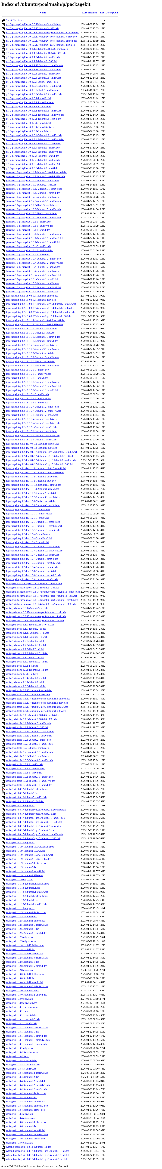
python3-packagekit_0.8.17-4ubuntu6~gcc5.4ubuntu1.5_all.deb (37, 1155)
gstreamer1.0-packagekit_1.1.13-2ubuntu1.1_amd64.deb (34, 188)
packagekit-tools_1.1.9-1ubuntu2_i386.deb (27, 727)
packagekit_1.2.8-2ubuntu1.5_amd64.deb (26, 966)
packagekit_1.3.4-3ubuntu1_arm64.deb (25, 1109)
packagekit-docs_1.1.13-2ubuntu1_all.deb (26, 637)
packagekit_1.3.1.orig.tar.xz (19, 1048)
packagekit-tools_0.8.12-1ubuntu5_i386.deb (28, 694)
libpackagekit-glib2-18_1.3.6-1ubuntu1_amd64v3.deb (32, 435)
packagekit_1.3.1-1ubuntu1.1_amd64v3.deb (28, 1040)
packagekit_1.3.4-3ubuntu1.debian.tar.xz (26, 1093)
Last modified (89, 12)
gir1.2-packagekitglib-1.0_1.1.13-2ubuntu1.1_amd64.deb (34, 65)
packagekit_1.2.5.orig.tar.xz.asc (21, 941)
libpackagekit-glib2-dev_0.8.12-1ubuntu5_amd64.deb (32, 443)
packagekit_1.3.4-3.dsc (17, 1056)
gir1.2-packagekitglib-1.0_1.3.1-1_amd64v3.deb (30, 102)
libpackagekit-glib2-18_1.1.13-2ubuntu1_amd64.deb (32, 341)
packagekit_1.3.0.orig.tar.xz (19, 998)
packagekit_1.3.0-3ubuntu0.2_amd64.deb (26, 994)
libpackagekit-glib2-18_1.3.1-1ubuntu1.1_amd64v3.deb (33, 386)
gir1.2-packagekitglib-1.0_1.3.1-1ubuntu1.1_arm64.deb (33, 119)
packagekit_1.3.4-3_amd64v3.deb (23, 1064)
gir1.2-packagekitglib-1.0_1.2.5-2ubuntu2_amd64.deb (33, 73)
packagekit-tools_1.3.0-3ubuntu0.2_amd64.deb (29, 760)
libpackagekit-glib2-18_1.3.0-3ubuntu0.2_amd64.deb (32, 365)
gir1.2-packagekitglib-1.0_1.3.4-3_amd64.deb (28, 123)
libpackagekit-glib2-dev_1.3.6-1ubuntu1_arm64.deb (32, 579)
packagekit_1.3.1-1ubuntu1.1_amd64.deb (26, 1035)
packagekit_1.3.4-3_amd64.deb (21, 1060)
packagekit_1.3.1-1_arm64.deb (21, 1023)
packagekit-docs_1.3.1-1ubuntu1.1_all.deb (27, 669)
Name (43, 12)
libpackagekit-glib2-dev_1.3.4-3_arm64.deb (27, 542)
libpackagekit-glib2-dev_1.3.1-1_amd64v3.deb (29, 513)
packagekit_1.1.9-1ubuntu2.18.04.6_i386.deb (28, 859)
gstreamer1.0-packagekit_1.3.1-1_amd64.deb (28, 221)
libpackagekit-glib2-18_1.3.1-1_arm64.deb (27, 378)
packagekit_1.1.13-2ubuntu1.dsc (22, 900)
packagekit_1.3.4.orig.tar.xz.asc (21, 1118)
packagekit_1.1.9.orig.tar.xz (19, 879)
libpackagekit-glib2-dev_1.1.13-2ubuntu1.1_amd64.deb (33, 484)
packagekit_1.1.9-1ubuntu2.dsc (21, 867)
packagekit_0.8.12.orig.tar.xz (20, 805)
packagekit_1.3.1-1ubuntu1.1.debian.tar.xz (27, 1027)
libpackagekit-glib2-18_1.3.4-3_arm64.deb (27, 402)
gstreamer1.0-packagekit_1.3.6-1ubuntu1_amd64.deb (32, 283)
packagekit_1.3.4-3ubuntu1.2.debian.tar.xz (27, 1072)
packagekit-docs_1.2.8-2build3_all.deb (25, 649)
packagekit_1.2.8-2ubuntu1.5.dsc (22, 961)
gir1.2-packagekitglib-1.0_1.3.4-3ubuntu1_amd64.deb (33, 147)
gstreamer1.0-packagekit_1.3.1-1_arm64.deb (28, 230)
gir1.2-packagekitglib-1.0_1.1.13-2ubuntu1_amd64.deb (33, 69)
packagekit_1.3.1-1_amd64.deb (21, 1015)
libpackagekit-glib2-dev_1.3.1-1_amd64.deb (28, 509)
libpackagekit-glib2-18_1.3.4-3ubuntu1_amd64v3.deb (32, 423)
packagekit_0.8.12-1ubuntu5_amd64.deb (26, 797)
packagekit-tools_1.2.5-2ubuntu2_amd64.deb (28, 739)
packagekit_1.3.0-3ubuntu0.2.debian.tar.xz (27, 986)
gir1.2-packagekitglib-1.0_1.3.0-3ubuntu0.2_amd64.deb (34, 94)
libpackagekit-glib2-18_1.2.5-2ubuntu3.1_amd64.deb (32, 349)
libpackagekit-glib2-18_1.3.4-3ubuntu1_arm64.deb (31, 427)
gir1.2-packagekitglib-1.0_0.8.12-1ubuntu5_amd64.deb (33, 24)
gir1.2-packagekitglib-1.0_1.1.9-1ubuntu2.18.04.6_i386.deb (35, 53)
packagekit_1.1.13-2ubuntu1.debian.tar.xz (26, 896)
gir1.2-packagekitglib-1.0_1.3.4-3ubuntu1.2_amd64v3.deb (35, 139)
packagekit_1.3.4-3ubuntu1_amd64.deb (25, 1101)
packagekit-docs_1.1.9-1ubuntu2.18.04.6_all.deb (30, 624)
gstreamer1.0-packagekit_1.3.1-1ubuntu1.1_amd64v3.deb (34, 238)
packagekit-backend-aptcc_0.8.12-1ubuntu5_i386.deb (32, 587)
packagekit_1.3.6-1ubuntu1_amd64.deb (25, 1130)
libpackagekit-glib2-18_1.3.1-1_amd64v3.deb (28, 373)
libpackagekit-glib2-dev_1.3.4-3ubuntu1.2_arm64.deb (32, 554)
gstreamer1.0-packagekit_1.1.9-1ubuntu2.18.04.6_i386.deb (35, 176)
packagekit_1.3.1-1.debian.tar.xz (22, 1007)
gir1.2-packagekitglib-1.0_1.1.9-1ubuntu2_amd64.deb (33, 57)
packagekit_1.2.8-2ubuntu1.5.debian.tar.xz (27, 957)
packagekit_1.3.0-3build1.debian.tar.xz (25, 974)
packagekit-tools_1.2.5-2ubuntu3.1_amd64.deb (29, 743)
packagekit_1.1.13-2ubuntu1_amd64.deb (26, 904)
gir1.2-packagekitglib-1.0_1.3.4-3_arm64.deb (28, 131)
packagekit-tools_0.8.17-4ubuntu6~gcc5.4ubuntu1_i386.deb (36, 711)
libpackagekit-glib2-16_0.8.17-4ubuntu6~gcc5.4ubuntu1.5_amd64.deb (41, 304)
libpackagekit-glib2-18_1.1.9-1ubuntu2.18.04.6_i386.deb (34, 324)
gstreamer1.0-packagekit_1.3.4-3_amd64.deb (28, 246)
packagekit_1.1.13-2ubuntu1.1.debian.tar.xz (27, 883)
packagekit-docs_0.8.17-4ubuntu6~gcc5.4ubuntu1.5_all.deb (36, 616)
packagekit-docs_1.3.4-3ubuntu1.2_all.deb (27, 678)
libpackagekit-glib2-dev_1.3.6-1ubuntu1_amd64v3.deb (33, 575)
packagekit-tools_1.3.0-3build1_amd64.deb (27, 756)
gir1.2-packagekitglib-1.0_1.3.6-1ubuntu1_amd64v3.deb (34, 164)
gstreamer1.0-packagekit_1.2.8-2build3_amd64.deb (31, 205)
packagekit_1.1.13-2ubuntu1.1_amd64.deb (27, 892)
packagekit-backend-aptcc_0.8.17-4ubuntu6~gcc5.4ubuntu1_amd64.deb (42, 600)
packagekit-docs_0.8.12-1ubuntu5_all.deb (26, 608)
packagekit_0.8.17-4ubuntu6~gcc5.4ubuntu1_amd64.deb (34, 834)
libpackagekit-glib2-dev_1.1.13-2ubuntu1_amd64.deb (32, 489)
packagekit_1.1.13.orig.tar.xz (20, 908)
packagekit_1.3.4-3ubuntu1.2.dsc (22, 1077)
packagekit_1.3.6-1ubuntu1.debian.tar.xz (26, 1122)
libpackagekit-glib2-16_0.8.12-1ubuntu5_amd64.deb (32, 295)
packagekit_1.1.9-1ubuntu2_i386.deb (24, 875)
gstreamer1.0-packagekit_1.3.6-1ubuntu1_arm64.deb (32, 291)
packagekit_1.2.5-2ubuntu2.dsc (21, 916)
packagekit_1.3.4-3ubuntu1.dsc (21, 1097)
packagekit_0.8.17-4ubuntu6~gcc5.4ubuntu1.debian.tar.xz (35, 826)
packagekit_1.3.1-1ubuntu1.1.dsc (22, 1031)
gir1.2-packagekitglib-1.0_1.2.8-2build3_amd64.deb (32, 81)
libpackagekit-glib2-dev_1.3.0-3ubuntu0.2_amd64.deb (33, 505)
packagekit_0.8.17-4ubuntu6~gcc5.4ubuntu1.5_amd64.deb (35, 817)
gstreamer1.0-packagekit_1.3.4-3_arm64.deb (28, 254)
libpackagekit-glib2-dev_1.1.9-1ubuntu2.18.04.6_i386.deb (35, 472)
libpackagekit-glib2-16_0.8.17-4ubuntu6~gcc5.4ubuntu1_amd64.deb (40, 312)
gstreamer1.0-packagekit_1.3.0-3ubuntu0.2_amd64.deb (33, 217)
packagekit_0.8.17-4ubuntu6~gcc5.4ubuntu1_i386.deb (33, 838)
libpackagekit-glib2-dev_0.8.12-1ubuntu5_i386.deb (31, 447)
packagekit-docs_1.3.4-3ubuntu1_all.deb (26, 682)
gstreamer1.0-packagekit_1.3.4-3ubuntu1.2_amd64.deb (33, 258)
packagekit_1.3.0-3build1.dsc (20, 978)
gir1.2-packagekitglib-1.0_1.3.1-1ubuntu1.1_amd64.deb (34, 110)
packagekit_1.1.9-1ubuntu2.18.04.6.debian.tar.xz (30, 846)
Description (112, 12)
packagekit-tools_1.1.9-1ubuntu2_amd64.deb (28, 723)
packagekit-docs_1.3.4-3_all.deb (22, 674)
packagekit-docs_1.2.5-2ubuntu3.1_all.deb (27, 645)
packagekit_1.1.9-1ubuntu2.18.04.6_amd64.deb (29, 855)
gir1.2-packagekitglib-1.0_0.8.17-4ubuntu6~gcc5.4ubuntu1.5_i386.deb (41, 36)
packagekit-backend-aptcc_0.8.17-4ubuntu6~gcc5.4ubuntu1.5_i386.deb (42, 595)
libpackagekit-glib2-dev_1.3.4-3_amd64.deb (28, 534)
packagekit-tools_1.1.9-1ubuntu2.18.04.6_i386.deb (31, 719)
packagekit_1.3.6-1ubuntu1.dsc (21, 1126)
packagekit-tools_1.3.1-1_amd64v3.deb (25, 768)
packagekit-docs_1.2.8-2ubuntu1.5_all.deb (27, 653)
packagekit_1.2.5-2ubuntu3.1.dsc (22, 929)
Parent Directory (14, 20)
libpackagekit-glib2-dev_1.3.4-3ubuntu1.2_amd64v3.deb (34, 550)
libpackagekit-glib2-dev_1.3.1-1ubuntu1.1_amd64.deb (33, 521)
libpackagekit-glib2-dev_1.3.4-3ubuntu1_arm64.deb (32, 567)
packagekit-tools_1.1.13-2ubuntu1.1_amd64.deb (30, 731)
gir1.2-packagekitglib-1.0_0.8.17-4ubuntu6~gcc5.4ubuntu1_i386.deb (40, 44)
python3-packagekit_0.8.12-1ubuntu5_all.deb (28, 1146)
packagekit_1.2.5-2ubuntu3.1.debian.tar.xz (27, 924)
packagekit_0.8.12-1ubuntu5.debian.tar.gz (26, 789)
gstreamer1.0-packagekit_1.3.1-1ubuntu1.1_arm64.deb (33, 242)
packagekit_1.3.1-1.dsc (17, 1011)
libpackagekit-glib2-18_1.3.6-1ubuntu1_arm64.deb (31, 439)
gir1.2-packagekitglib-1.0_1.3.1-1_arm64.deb (28, 106)
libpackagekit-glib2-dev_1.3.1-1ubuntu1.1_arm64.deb (32, 530)
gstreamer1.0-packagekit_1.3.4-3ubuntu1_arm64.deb (32, 279)
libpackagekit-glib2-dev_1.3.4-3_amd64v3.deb (29, 538)
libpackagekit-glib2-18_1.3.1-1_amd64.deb (27, 369)
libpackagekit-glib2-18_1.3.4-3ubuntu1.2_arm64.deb (32, 415)
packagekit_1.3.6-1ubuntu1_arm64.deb (25, 1138)
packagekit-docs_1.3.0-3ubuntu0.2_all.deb (27, 661)
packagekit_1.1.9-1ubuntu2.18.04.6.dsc (25, 850)
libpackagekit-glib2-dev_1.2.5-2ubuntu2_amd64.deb (32, 493)
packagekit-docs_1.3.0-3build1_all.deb (25, 657)
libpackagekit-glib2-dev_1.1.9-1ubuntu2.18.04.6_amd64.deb (36, 468)
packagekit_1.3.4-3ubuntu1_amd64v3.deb (27, 1105)
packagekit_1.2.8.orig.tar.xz (19, 970)
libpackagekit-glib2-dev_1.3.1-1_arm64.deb (27, 517)
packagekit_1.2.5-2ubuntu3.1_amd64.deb (26, 933)
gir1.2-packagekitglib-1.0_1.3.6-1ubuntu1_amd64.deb (33, 160)
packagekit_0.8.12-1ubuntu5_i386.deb (25, 801)
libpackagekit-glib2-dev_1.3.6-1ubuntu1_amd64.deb (32, 571)
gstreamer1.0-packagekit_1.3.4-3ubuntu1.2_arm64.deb (33, 267)
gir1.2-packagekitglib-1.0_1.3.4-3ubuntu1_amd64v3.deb (34, 151)
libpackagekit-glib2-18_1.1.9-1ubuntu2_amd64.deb (31, 328)
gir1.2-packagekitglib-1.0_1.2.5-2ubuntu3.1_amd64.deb (34, 77)
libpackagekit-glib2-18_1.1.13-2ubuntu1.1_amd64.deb (33, 336)
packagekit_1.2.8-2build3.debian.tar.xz (25, 945)
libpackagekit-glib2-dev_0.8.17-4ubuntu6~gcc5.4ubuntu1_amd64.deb (41, 460)
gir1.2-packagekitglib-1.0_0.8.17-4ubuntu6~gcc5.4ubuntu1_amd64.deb (41, 40)
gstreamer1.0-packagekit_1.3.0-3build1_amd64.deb (31, 213)
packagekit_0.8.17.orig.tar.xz (20, 842)
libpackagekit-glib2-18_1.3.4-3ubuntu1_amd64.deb (31, 419)
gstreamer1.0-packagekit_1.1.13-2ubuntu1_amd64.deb (33, 193)
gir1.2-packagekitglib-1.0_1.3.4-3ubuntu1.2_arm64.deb (33, 143)
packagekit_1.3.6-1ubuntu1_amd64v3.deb (27, 1134)
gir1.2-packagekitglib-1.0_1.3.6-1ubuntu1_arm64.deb (32, 168)
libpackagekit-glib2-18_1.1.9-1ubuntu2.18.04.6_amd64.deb (35, 320)
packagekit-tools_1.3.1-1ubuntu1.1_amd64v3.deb (30, 780)
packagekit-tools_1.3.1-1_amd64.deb (24, 764)
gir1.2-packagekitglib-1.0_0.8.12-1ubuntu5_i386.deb (32, 28)
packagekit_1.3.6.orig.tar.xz (19, 1142)
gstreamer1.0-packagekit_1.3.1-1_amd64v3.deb (29, 225)
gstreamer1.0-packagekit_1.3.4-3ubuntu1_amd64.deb (32, 271)
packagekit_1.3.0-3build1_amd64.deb (24, 982)
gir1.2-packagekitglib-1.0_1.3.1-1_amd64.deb (28, 98)
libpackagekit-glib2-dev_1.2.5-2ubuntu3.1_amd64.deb (33, 497)
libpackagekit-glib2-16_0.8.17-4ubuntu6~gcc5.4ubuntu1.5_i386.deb (40, 308)
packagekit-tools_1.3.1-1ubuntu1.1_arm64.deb (29, 785)
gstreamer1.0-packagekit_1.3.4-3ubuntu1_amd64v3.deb (33, 275)
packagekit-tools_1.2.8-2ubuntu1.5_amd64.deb (29, 752)
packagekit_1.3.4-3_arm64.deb (21, 1068)
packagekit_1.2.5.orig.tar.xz (19, 937)
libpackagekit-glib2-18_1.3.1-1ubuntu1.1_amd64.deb (32, 382)
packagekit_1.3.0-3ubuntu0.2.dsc (22, 990)
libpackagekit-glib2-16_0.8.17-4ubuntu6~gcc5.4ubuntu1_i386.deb (39, 316)
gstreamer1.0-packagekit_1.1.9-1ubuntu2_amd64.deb (32, 180)
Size (102, 12)
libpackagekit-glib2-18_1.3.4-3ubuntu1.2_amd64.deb (32, 406)
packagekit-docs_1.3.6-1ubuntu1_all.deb (26, 686)
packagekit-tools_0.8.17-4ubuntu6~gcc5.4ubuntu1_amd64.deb (37, 706)
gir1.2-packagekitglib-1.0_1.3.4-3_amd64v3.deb (30, 127)
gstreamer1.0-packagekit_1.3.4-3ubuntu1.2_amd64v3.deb (34, 262)
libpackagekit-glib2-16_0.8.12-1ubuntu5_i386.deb (31, 299)
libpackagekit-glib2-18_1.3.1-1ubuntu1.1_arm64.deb (32, 390)
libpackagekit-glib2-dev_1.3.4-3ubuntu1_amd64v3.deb (33, 563)
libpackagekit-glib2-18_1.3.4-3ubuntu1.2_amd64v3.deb (33, 410)
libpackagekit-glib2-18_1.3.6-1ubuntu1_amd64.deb (31, 431)
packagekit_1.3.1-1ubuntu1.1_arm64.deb (26, 1044)
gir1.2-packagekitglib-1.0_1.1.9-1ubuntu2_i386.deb (31, 61)
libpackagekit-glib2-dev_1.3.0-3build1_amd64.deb (31, 501)
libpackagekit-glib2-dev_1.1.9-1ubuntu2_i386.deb (31, 480)
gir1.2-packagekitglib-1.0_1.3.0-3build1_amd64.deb (32, 90)
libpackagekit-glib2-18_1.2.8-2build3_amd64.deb (30, 353)
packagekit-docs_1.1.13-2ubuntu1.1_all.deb (27, 632)
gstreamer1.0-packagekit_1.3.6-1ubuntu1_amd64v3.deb (33, 287)
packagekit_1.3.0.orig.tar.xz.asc (21, 1003)
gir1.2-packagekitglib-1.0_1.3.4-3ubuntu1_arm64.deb (32, 156)
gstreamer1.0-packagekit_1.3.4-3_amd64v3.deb (29, 250)
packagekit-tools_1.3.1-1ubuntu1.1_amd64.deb (29, 776)
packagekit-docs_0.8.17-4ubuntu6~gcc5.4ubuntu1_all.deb (35, 620)
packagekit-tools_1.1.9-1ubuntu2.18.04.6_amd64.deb (32, 715)
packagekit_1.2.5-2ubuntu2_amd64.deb (25, 920)
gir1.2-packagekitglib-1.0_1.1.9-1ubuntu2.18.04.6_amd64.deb (37, 49)
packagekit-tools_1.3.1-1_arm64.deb (24, 772)
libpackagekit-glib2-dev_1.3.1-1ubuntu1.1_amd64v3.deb (34, 526)
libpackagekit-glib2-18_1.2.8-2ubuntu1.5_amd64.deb (32, 357)
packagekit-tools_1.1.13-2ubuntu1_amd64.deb (29, 735)
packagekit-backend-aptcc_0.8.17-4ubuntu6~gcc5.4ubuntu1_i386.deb (41, 604)
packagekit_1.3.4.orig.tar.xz (19, 1114)
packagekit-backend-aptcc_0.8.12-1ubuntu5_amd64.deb (34, 583)
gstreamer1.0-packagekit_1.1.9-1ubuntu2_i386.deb (31, 184)
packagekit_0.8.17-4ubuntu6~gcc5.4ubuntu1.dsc (30, 830)
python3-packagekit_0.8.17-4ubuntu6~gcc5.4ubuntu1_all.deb (36, 1159)
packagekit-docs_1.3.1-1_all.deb (22, 665)
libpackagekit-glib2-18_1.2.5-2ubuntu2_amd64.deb (31, 345)
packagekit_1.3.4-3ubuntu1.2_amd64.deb (26, 1081)
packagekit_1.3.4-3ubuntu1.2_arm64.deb (26, 1089)
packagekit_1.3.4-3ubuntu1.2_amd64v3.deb (28, 1085)
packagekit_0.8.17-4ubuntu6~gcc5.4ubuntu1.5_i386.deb (34, 822)
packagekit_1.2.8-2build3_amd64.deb (24, 953)
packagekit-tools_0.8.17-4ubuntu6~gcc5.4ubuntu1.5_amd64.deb (38, 698)
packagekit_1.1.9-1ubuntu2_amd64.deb (25, 871)
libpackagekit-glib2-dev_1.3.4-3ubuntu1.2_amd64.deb (33, 546)
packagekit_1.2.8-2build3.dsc (20, 949)
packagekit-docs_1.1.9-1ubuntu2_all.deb (26, 628)
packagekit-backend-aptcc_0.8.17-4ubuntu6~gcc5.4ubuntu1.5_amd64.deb (43, 591)
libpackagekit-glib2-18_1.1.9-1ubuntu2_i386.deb (30, 332)
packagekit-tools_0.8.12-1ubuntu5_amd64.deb (29, 690)
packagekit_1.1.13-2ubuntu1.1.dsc (23, 887)
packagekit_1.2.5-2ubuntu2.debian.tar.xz (26, 912)
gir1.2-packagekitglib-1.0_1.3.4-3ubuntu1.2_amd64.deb (34, 135)
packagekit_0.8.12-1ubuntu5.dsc (22, 793)
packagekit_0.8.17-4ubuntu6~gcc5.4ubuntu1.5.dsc (31, 813)
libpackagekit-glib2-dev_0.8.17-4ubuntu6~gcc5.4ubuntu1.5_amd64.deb (42, 452)
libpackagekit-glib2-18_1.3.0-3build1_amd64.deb (30, 361)
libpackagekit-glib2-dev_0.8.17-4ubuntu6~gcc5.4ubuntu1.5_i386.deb (40, 456)
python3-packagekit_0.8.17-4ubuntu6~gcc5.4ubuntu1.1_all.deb (37, 1151)
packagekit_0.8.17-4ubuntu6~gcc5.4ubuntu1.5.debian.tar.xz (36, 809)
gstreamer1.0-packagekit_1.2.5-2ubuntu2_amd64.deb (32, 197)
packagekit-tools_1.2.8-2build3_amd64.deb (27, 748)
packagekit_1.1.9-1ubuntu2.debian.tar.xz (26, 863)
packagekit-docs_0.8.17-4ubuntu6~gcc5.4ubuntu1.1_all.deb (36, 612)
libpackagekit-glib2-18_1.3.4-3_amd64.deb (27, 394)
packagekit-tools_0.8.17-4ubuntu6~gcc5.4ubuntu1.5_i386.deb (37, 702)
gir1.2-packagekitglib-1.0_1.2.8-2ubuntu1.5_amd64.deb (34, 86)
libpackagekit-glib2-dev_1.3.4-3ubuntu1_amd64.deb (32, 558)
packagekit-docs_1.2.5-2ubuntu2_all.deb (26, 641)
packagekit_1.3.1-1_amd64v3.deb (23, 1019)
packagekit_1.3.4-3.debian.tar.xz (22, 1052)
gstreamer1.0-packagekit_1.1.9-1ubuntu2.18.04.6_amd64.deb (36, 172)
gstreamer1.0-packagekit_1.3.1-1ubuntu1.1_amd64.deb (33, 234)
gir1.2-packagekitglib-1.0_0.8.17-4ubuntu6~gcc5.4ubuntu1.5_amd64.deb (42, 32)
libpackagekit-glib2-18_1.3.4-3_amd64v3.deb (28, 398)
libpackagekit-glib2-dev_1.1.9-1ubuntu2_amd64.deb (32, 476)
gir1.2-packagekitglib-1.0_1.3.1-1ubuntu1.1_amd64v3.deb (35, 114)
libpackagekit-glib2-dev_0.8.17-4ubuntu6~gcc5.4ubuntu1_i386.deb (39, 464)
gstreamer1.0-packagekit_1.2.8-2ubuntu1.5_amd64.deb (33, 209)
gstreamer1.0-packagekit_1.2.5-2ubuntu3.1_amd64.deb (33, 201)
